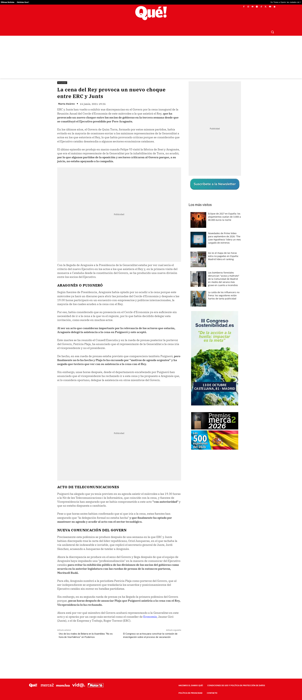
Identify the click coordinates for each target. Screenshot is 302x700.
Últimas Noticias (7, 2)
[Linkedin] (119, 651)
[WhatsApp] (104, 651)
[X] (266, 7)
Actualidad (62, 83)
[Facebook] (244, 7)
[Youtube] (270, 7)
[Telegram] (257, 7)
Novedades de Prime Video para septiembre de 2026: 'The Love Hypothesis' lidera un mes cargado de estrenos (224, 238)
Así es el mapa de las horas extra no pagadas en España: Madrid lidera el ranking (223, 256)
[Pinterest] (97, 651)
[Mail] (252, 7)
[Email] (126, 651)
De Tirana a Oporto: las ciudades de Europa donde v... (261, 2)
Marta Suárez (66, 104)
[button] (272, 32)
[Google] (274, 7)
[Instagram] (248, 7)
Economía (150, 616)
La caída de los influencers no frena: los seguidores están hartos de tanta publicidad (223, 295)
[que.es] (151, 13)
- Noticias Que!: (22, 2)
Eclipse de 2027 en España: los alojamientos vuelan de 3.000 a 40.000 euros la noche (224, 216)
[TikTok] (261, 7)
